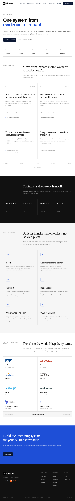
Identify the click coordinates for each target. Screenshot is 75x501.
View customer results (25, 39)
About (45, 3)
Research (52, 3)
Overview (43, 476)
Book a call (68, 3)
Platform (22, 3)
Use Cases (30, 3)
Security (38, 3)
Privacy (69, 497)
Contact (55, 482)
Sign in (59, 3)
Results (43, 479)
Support (55, 485)
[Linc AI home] (8, 3)
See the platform (10, 39)
